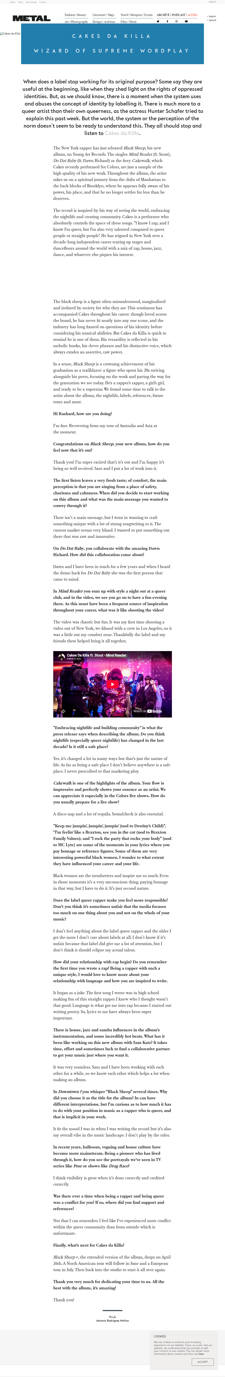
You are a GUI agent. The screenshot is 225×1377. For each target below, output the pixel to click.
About (12, 2)
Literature (99, 15)
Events (148, 15)
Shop (20, 2)
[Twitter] (158, 21)
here (201, 1354)
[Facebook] (167, 21)
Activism (109, 22)
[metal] (32, 18)
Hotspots (136, 15)
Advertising (31, 2)
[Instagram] (176, 21)
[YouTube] (186, 21)
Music (133, 22)
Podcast (178, 15)
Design (97, 22)
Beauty (81, 15)
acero (192, 15)
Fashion (70, 15)
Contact (42, 2)
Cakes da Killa (122, 133)
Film (124, 22)
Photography (79, 22)
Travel (124, 15)
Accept (203, 1362)
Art (67, 22)
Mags (111, 15)
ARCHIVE (163, 15)
